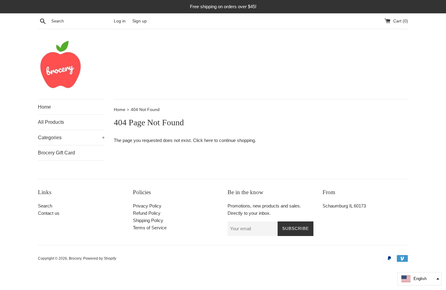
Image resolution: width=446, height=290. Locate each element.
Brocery (75, 258)
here (208, 140)
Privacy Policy (147, 205)
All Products (51, 122)
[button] (419, 278)
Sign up (139, 21)
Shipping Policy (148, 220)
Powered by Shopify (99, 258)
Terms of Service (150, 227)
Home (44, 107)
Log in (120, 21)
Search (45, 205)
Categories (71, 137)
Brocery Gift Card (56, 152)
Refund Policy (146, 213)
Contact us (48, 213)
